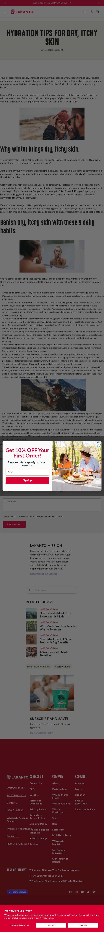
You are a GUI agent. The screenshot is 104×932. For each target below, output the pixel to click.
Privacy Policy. (47, 917)
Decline (83, 925)
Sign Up (27, 480)
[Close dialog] (98, 444)
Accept (51, 925)
